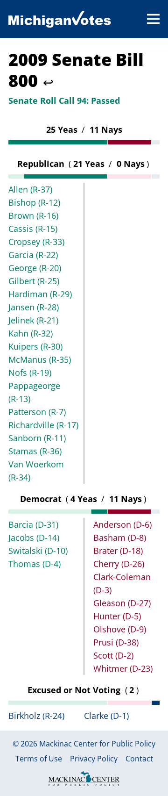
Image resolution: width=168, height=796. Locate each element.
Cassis (32, 228)
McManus (39, 359)
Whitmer (123, 668)
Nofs (29, 372)
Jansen (33, 307)
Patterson (37, 411)
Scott (113, 655)
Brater (118, 550)
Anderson (122, 524)
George (34, 267)
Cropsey (36, 241)
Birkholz (36, 715)
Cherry (118, 563)
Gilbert (33, 281)
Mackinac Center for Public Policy (97, 744)
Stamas (35, 451)
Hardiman (40, 294)
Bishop (34, 202)
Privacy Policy (94, 759)
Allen (30, 189)
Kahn (30, 333)
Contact (139, 759)
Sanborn (37, 438)
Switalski (38, 550)
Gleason (122, 603)
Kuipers (35, 346)
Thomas (34, 563)
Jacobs (33, 537)
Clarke (106, 715)
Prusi (116, 642)
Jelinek (33, 320)
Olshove (119, 629)
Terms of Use (38, 759)
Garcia (33, 254)
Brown (33, 215)
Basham (119, 537)
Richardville (43, 424)
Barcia (33, 524)
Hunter (117, 616)
